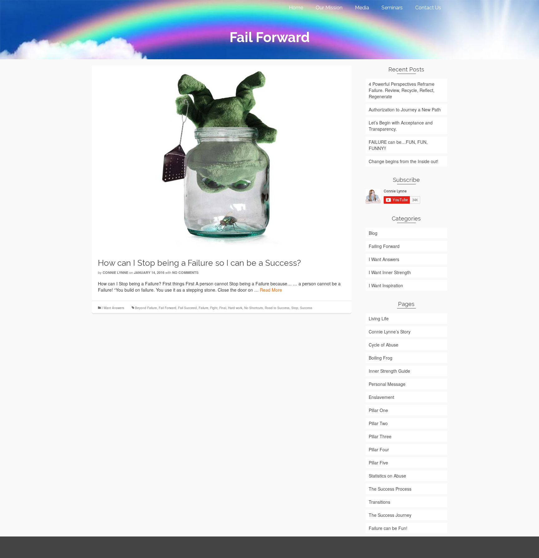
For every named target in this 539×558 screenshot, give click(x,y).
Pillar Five (378, 462)
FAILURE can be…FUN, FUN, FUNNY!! (398, 145)
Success (306, 308)
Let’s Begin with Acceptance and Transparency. (401, 125)
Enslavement (381, 397)
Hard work (235, 308)
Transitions (379, 502)
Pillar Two (378, 423)
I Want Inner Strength (390, 272)
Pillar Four (379, 449)
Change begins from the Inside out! (403, 161)
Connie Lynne (115, 272)
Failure (203, 308)
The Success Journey (390, 515)
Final (222, 308)
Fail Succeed (187, 308)
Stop (294, 308)
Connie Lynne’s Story (389, 331)
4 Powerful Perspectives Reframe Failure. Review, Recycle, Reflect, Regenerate (402, 90)
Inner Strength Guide (389, 371)
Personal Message (387, 384)
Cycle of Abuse (383, 345)
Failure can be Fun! (388, 528)
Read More (271, 290)
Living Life (379, 318)
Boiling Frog (380, 358)
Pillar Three (380, 436)
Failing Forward (384, 246)
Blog (373, 233)
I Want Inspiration (386, 285)
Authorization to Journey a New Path (405, 109)
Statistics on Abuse (387, 476)
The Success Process (390, 489)
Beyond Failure (146, 308)
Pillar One (378, 410)
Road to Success (277, 308)
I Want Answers (113, 308)
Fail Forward (167, 308)
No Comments (185, 272)
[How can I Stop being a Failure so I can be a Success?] (221, 157)
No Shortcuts (253, 308)
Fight (213, 308)
